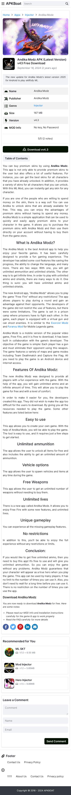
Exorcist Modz (59, 322)
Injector (38, 105)
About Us (21, 776)
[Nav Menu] (3, 3)
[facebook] (6, 627)
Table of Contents (16, 158)
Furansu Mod (15, 326)
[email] (35, 627)
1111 (9, 776)
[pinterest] (20, 627)
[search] (67, 3)
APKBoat (13, 3)
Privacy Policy (32, 762)
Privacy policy (55, 776)
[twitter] (13, 627)
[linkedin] (28, 627)
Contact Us (13, 762)
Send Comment (56, 741)
